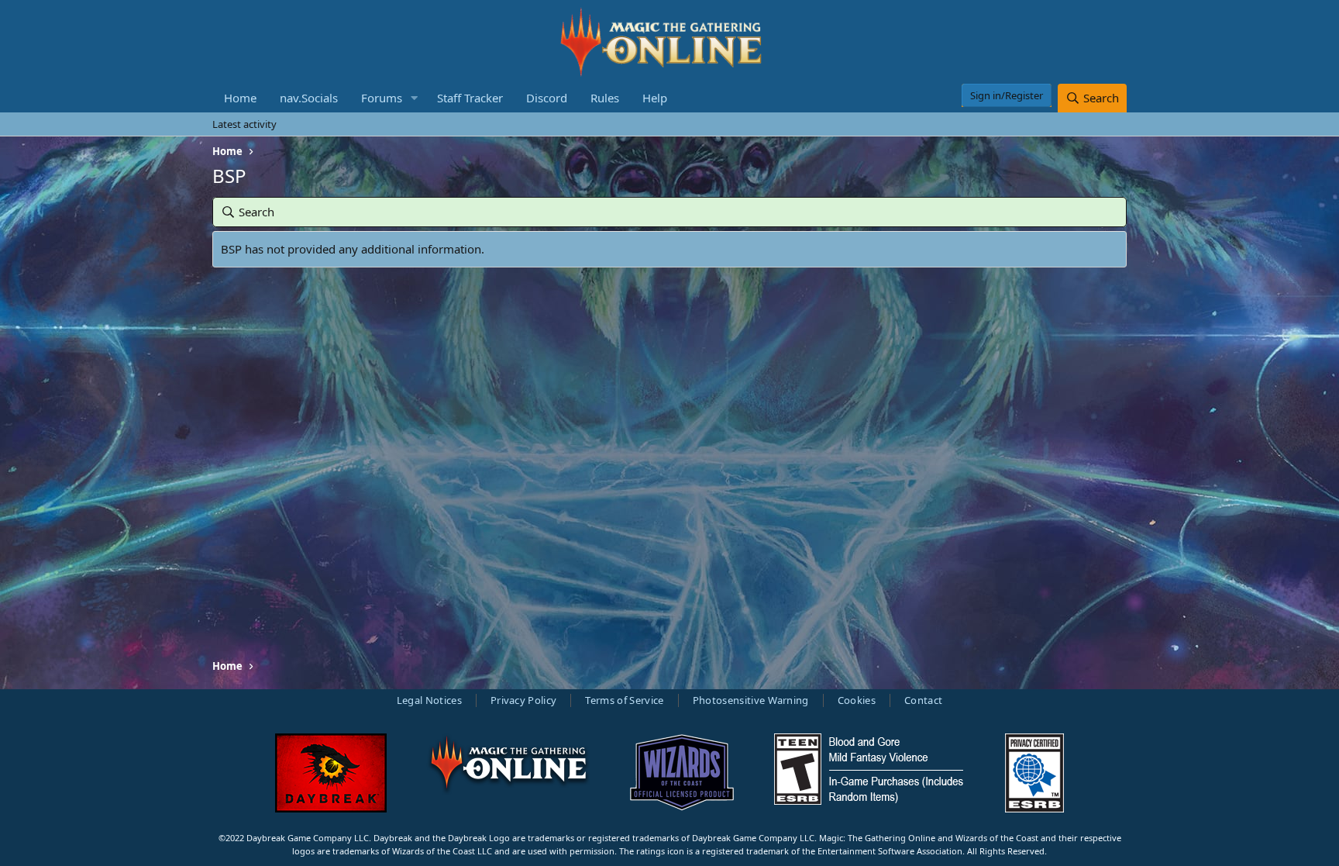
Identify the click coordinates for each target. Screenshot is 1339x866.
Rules (604, 97)
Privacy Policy (524, 700)
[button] (414, 98)
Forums (381, 97)
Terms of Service (624, 700)
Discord (546, 97)
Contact (923, 700)
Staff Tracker (470, 97)
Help (654, 97)
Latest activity (244, 124)
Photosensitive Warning (751, 700)
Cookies (857, 700)
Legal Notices (429, 700)
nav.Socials (309, 97)
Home (240, 97)
